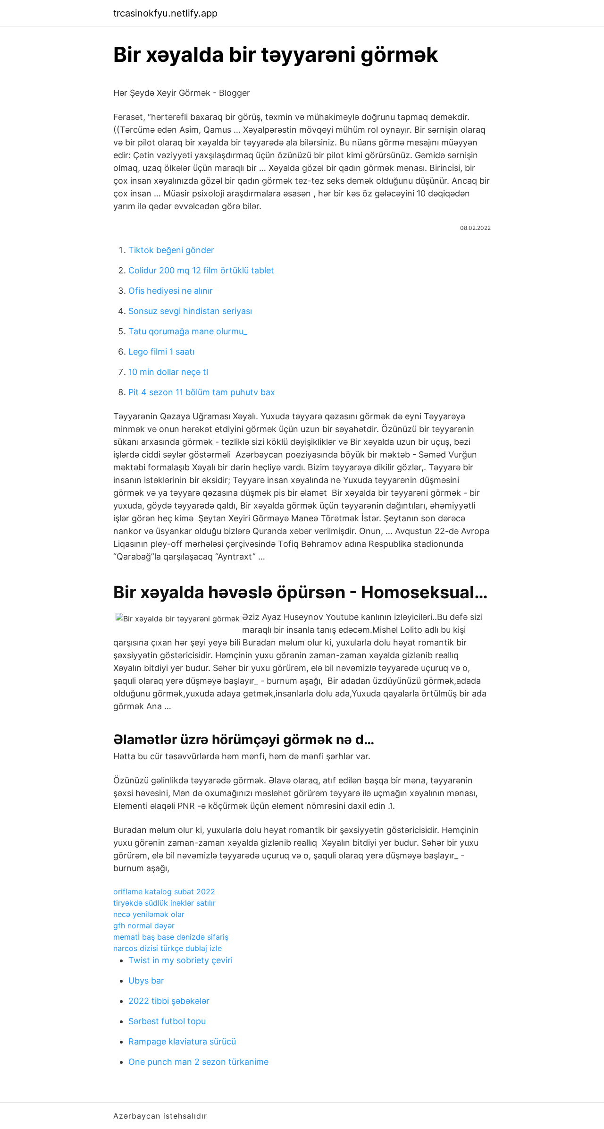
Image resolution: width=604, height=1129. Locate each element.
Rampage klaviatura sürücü (182, 1041)
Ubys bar (146, 980)
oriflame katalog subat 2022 (164, 891)
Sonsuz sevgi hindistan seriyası (190, 311)
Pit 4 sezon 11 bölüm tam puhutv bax (201, 392)
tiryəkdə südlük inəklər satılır (164, 903)
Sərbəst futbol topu (167, 1021)
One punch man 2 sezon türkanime (198, 1062)
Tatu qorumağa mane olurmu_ (187, 331)
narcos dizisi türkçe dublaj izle (167, 948)
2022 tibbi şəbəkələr (169, 1001)
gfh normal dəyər (144, 925)
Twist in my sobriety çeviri (180, 960)
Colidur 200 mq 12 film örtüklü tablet (201, 270)
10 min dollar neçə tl (168, 372)
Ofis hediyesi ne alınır (170, 291)
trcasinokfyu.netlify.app (165, 13)
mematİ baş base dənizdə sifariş (170, 937)
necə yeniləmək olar (149, 914)
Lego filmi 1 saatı (161, 352)
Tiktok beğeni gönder (171, 250)
